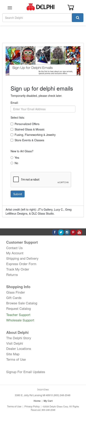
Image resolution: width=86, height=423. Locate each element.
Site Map (12, 353)
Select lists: (18, 117)
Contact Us (14, 247)
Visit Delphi (14, 343)
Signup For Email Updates (25, 371)
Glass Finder (15, 292)
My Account (14, 252)
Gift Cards (13, 297)
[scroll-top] (79, 406)
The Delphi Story (18, 337)
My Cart (48, 401)
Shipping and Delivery (22, 258)
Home (37, 401)
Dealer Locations (18, 348)
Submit (17, 194)
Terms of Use (16, 359)
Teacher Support (18, 314)
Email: (14, 103)
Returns (12, 274)
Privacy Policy (32, 406)
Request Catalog (18, 308)
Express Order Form (21, 263)
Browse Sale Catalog (21, 303)
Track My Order (17, 269)
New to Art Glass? (22, 151)
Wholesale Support (20, 320)
